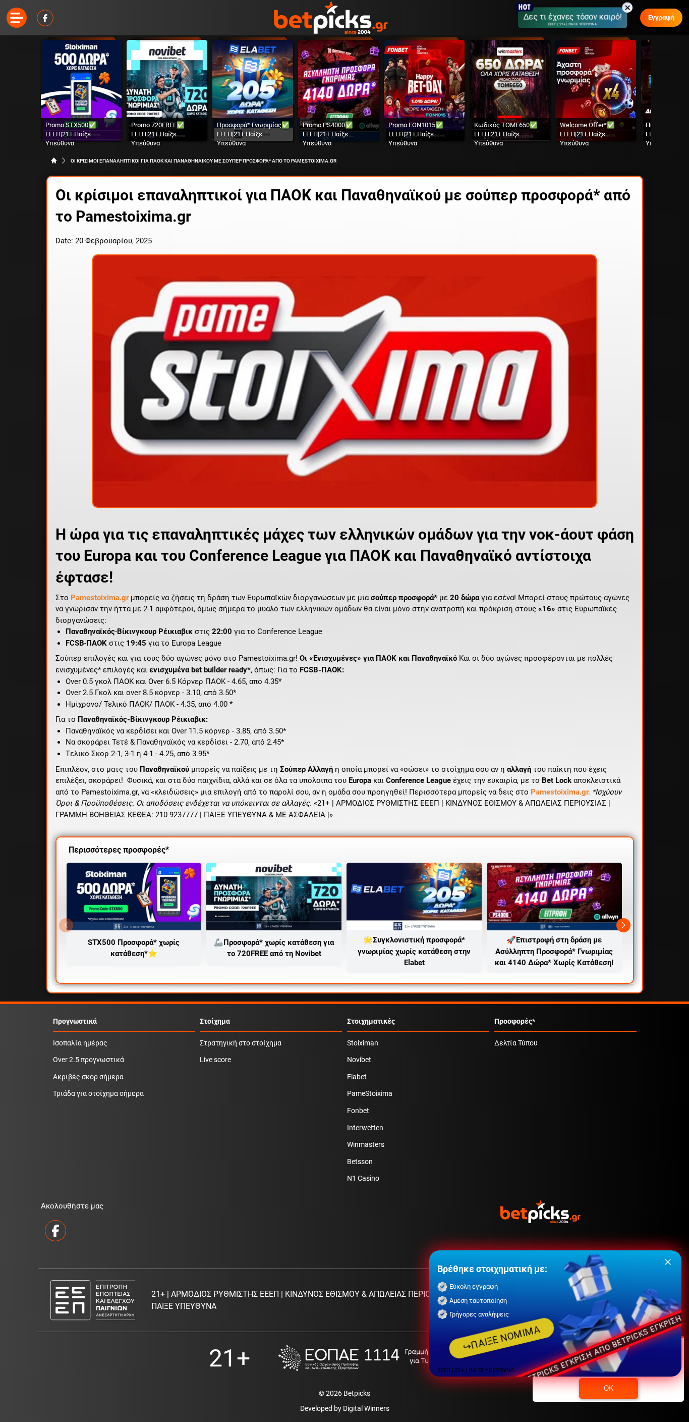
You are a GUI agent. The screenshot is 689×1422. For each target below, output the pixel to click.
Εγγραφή (661, 17)
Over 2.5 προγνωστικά (88, 1060)
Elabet (357, 1077)
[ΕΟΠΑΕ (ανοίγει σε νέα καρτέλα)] (379, 1358)
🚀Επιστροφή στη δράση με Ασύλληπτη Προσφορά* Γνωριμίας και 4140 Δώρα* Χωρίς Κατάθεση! (554, 951)
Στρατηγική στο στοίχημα (240, 1043)
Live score (215, 1060)
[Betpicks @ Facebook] (45, 18)
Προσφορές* (514, 1021)
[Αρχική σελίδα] (54, 160)
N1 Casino (363, 1178)
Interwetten (365, 1128)
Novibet (359, 1060)
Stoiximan (362, 1043)
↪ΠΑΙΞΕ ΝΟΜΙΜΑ (502, 1338)
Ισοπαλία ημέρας (80, 1043)
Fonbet (358, 1111)
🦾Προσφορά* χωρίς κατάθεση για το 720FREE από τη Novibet (274, 948)
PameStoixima (369, 1093)
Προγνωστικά (75, 1021)
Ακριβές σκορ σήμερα (88, 1077)
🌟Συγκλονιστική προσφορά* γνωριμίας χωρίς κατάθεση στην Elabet (414, 951)
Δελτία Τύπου (516, 1043)
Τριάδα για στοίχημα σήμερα (98, 1093)
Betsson (360, 1161)
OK (608, 1388)
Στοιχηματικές (371, 1021)
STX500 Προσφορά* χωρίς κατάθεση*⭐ (134, 948)
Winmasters (365, 1144)
